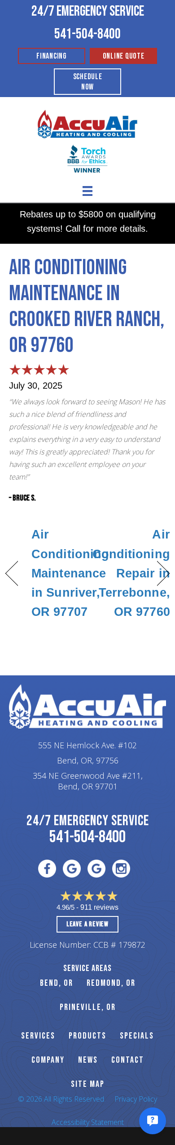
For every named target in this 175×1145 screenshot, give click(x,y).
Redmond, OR (111, 983)
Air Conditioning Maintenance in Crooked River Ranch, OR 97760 (86, 306)
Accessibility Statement (88, 1122)
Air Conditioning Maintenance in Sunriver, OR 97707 (70, 573)
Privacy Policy (135, 1099)
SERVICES (38, 1035)
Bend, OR (56, 983)
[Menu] (87, 191)
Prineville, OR (88, 1007)
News (88, 1060)
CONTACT (127, 1060)
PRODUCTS (87, 1035)
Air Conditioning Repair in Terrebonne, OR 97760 (131, 573)
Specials (137, 1035)
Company (48, 1060)
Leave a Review (87, 924)
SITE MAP (88, 1084)
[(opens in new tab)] (87, 158)
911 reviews (99, 907)
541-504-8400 (87, 34)
